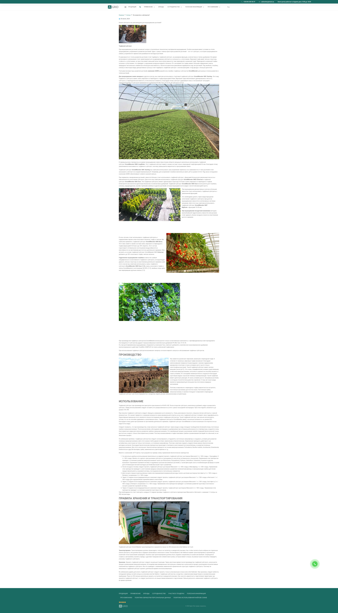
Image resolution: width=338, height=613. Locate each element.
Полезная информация (193, 7)
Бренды (161, 7)
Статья (128, 15)
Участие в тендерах (176, 593)
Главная (121, 15)
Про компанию (213, 7)
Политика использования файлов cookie (190, 597)
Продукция (132, 7)
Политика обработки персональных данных (153, 597)
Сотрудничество (173, 7)
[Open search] (140, 7)
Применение (148, 7)
